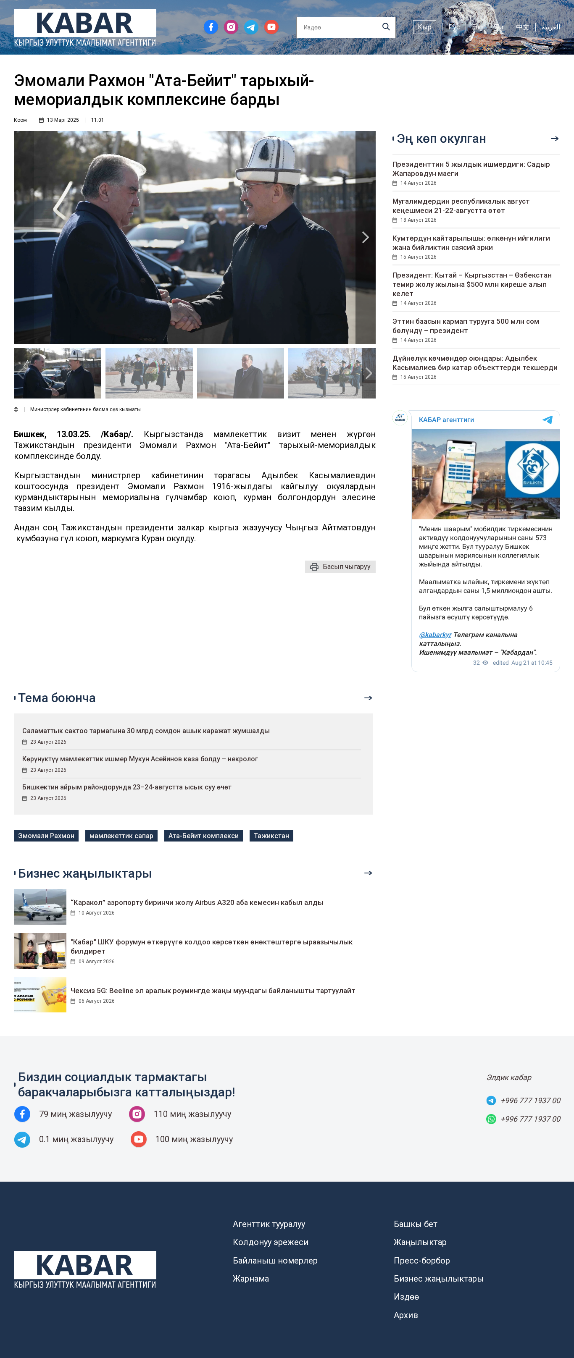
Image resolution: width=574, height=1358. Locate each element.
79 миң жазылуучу (75, 1114)
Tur (499, 27)
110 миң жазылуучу (192, 1114)
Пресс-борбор (422, 1261)
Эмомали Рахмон (46, 836)
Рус (454, 27)
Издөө (406, 1297)
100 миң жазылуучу (194, 1139)
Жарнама (251, 1279)
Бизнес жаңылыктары (439, 1279)
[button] (365, 237)
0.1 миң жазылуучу (76, 1139)
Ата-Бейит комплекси (204, 836)
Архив (406, 1315)
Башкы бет (415, 1224)
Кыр (425, 27)
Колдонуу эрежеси (270, 1242)
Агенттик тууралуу (269, 1224)
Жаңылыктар (420, 1242)
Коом (20, 120)
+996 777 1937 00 (530, 1100)
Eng (477, 27)
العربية (551, 27)
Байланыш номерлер (275, 1261)
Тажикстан (271, 836)
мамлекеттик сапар (121, 836)
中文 (522, 27)
